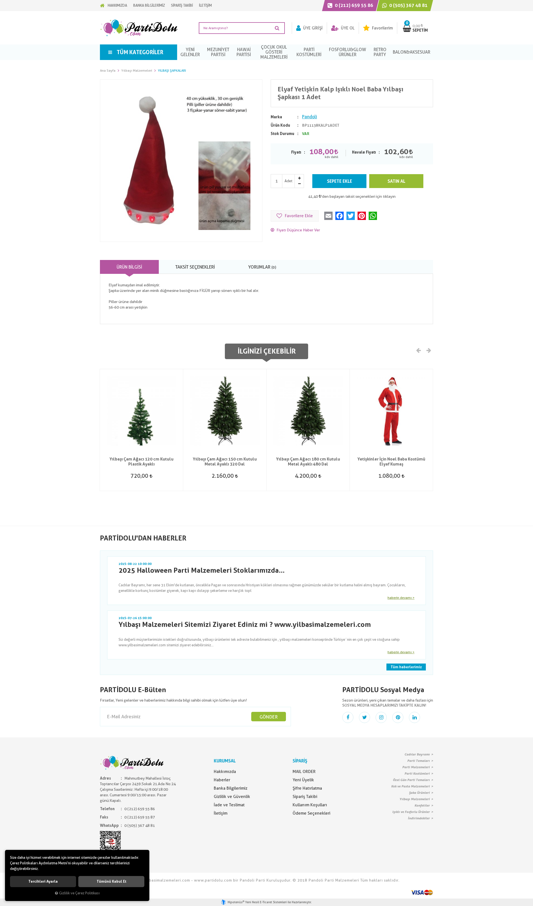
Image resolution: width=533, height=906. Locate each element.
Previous (418, 350)
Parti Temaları (418, 761)
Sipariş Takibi (305, 796)
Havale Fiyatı (364, 152)
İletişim (220, 813)
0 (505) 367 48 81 (408, 5)
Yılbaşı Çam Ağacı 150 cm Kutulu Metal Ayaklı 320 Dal (225, 462)
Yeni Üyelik (303, 779)
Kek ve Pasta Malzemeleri (410, 786)
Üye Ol (347, 28)
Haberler (222, 779)
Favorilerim (382, 28)
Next (428, 350)
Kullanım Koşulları (310, 804)
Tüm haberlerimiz (406, 667)
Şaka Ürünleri (419, 793)
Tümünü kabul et (111, 881)
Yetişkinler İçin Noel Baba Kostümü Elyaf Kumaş (391, 462)
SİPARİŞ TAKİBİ (182, 5)
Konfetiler (422, 805)
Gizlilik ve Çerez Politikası (79, 893)
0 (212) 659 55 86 (353, 5)
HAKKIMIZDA (117, 5)
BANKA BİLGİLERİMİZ (149, 5)
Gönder (269, 717)
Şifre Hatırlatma (307, 788)
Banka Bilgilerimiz (230, 788)
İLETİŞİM (205, 5)
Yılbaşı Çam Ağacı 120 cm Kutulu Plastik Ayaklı (141, 462)
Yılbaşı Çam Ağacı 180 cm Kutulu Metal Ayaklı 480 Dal (308, 462)
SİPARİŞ (300, 761)
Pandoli (309, 116)
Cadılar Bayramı (417, 754)
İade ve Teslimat (229, 804)
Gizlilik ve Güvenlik (232, 796)
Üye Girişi (312, 28)
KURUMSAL (225, 761)
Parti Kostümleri (417, 773)
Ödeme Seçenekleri (311, 813)
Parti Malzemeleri (416, 767)
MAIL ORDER (304, 771)
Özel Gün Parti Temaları (411, 780)
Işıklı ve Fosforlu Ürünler (411, 812)
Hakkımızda (225, 771)
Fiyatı (296, 152)
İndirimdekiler (419, 818)
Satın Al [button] (396, 181)
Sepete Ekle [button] (339, 181)
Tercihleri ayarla (43, 881)
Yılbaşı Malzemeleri (414, 799)
